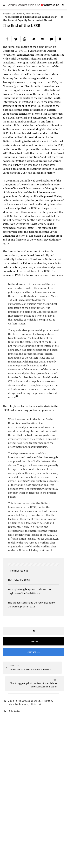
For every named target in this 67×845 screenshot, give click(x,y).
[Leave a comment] (51, 39)
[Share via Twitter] (16, 39)
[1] (17, 396)
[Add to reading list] (60, 39)
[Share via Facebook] (7, 39)
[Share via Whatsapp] (24, 39)
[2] (51, 549)
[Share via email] (42, 39)
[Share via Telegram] (33, 39)
